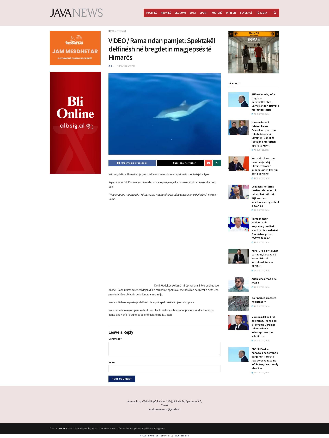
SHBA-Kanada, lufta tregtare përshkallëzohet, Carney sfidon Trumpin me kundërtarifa (265, 101)
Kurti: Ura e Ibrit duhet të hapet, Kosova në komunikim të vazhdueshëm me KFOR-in (265, 258)
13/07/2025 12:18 (126, 66)
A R (110, 66)
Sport (204, 12)
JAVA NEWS (63, 428)
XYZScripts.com (182, 436)
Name (111, 362)
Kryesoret (121, 31)
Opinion (231, 12)
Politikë (151, 12)
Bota (193, 12)
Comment (115, 338)
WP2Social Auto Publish (151, 436)
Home (111, 31)
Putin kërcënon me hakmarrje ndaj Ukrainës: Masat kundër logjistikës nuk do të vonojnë (265, 166)
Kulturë (217, 12)
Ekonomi (180, 12)
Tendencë (246, 12)
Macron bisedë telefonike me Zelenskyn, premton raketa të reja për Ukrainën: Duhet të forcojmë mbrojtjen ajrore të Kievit (264, 134)
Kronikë (166, 12)
